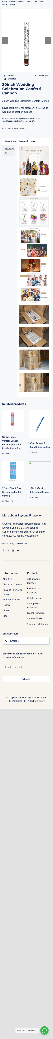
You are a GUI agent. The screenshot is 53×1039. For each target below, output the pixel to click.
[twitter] (8, 550)
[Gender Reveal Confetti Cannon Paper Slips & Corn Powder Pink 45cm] (13, 421)
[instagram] (13, 550)
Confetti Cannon (33, 119)
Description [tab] (10, 141)
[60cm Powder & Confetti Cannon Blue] (40, 424)
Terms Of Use (21, 544)
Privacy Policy (8, 544)
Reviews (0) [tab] (9, 150)
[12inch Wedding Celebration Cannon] (40, 472)
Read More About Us (27, 535)
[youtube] (18, 550)
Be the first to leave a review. (14, 129)
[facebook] (3, 550)
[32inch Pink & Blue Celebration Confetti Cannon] (13, 472)
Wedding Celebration (15, 121)
